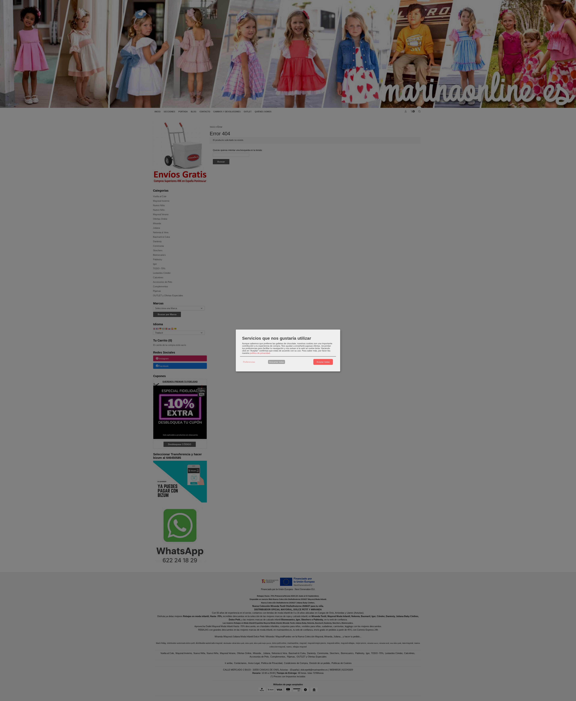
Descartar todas (276, 362)
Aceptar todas (323, 362)
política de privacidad (260, 353)
